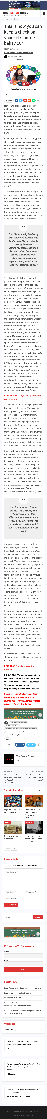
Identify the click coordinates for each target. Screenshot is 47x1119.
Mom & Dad (28, 52)
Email (6, 960)
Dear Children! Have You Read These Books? (34, 777)
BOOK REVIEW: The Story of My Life (17, 998)
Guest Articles (18, 52)
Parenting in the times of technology (15, 731)
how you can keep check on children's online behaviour (21, 728)
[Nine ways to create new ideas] (13, 827)
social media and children (32, 735)
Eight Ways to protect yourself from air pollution (23, 988)
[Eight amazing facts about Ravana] (13, 801)
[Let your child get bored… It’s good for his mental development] (34, 827)
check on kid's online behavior (18, 722)
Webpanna (30, 1115)
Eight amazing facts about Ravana (17, 993)
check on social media (11, 725)
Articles (8, 52)
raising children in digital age (13, 735)
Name (6, 952)
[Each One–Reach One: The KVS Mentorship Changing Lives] (34, 801)
